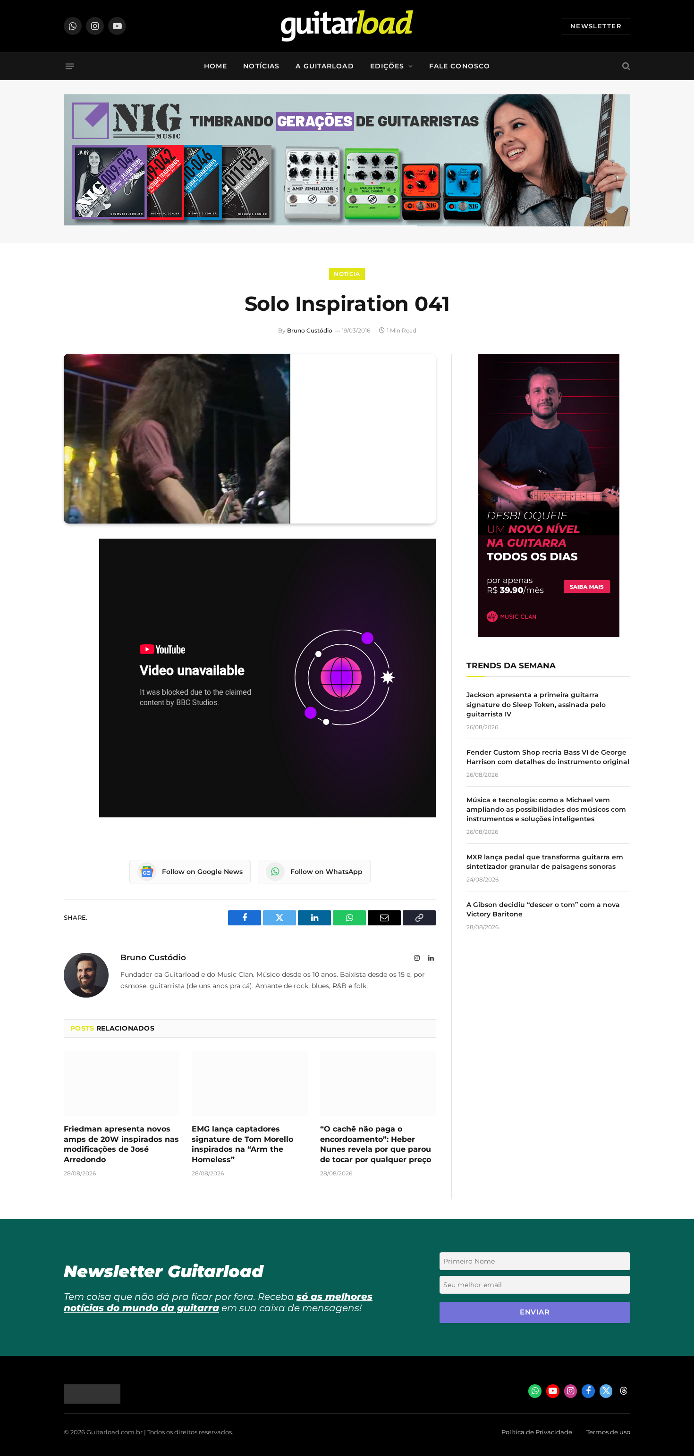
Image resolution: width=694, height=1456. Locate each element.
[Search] (625, 66)
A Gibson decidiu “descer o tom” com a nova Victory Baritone (543, 909)
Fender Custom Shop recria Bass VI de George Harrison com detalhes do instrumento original (547, 757)
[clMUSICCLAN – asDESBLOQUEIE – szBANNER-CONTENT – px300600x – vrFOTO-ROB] (548, 634)
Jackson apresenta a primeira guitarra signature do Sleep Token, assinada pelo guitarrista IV (536, 704)
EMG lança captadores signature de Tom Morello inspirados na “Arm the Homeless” (242, 1144)
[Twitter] (73, 593)
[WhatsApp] (73, 641)
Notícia (347, 273)
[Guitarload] (347, 26)
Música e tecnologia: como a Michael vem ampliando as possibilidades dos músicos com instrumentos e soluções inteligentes (546, 809)
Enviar (535, 1311)
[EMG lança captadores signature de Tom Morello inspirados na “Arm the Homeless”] (249, 1083)
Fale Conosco (459, 66)
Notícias (261, 66)
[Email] (73, 617)
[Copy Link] (73, 666)
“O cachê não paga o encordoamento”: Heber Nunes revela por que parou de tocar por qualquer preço (375, 1144)
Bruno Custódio (309, 330)
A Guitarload (325, 66)
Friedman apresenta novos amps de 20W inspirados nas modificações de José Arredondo (121, 1144)
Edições (387, 66)
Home (215, 66)
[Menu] (70, 66)
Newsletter (596, 26)
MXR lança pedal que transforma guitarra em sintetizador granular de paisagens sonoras (544, 862)
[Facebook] (73, 569)
